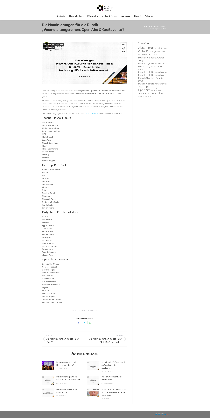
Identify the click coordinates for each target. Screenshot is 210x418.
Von (78, 310)
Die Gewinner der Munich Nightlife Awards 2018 (66, 363)
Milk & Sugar (153, 55)
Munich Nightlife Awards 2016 (152, 72)
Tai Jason (158, 90)
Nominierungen (49, 47)
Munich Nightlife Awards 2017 (152, 75)
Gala (163, 52)
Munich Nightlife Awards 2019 (152, 84)
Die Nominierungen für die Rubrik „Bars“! (112, 378)
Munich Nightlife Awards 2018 (53, 44)
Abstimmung (147, 47)
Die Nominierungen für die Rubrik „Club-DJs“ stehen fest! (68, 378)
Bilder (166, 48)
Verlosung (148, 96)
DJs (148, 51)
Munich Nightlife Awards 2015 (151, 67)
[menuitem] (61, 16)
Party (153, 90)
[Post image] (48, 365)
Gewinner (142, 54)
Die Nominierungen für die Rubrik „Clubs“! (66, 390)
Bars (160, 48)
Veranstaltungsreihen (151, 93)
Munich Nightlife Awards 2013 (151, 59)
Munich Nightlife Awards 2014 (152, 63)
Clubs (141, 51)
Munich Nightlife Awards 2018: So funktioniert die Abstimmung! (114, 365)
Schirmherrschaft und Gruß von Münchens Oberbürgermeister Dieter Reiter (114, 392)
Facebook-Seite (91, 113)
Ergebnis (156, 51)
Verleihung (141, 96)
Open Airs (144, 90)
